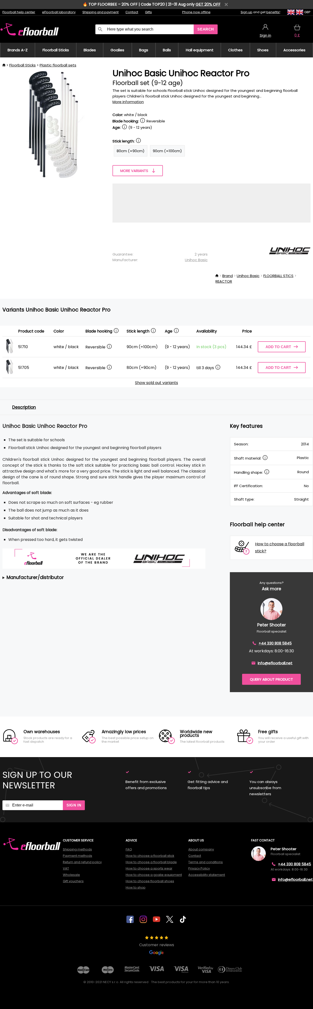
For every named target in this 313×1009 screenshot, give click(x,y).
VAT (66, 868)
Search (205, 29)
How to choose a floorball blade (151, 862)
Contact (131, 12)
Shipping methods (77, 849)
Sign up (246, 12)
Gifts (148, 12)
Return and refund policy (82, 862)
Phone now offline (196, 12)
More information (128, 101)
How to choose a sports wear (149, 868)
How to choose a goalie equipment (154, 874)
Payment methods (77, 855)
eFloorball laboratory (59, 12)
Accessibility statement (206, 874)
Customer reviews (156, 945)
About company (201, 849)
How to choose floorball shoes (150, 881)
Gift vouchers (73, 881)
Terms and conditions (205, 862)
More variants (134, 170)
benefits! (273, 12)
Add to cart (278, 347)
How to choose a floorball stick (150, 855)
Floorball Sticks (22, 65)
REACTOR (223, 281)
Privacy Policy (199, 868)
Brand (227, 275)
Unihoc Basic (196, 259)
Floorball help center (18, 12)
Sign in (74, 805)
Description (24, 407)
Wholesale (71, 874)
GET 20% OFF (208, 4)
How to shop (135, 887)
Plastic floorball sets (58, 65)
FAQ (129, 849)
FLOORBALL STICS (278, 275)
